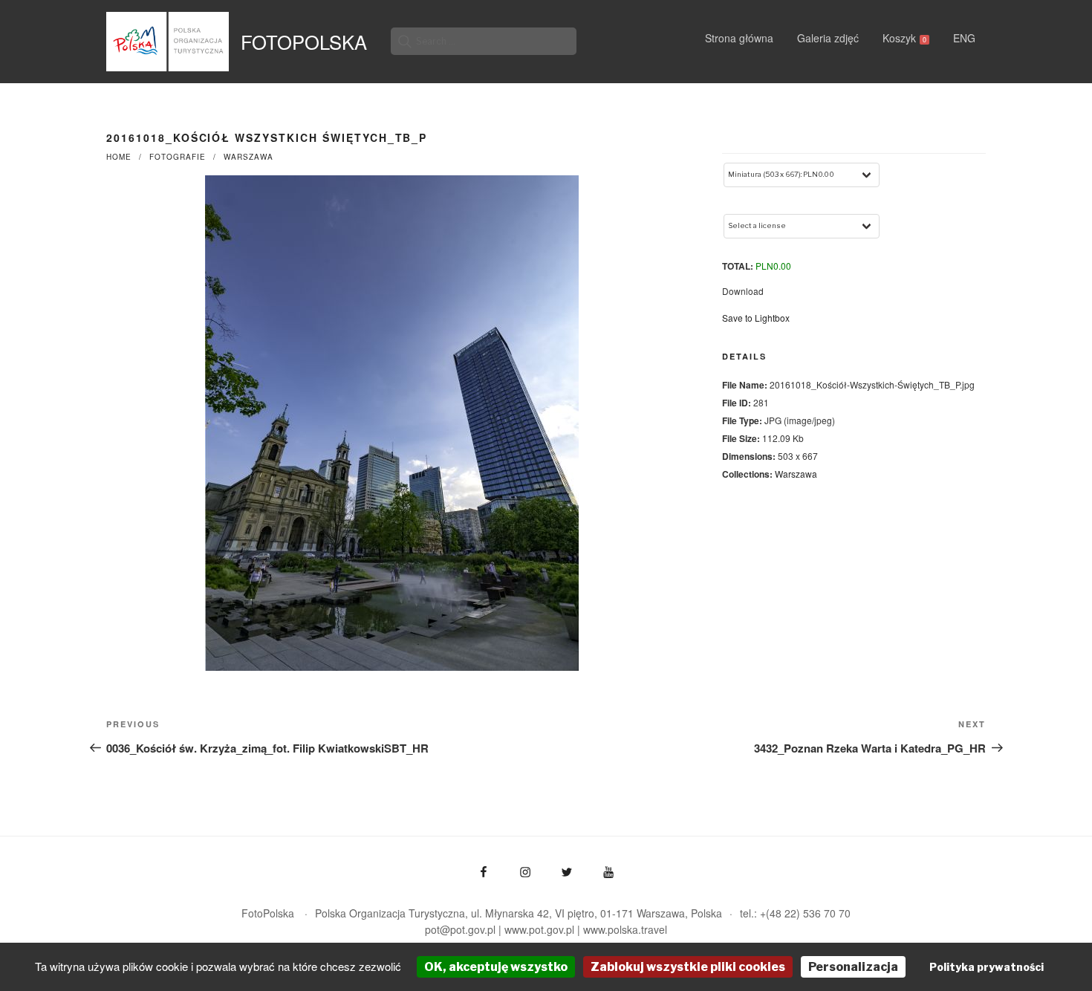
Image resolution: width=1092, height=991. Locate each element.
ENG (964, 37)
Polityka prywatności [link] (986, 967)
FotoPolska (304, 41)
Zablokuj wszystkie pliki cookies (688, 967)
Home (118, 157)
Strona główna (739, 37)
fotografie (177, 157)
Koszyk (904, 37)
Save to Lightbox (756, 317)
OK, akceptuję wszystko (496, 967)
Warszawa (248, 157)
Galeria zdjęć (828, 37)
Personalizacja (853, 967)
